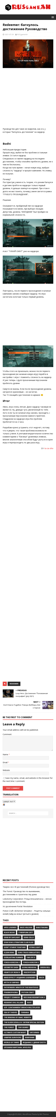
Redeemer (14, 684)
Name (6, 754)
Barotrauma (42, 927)
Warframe (29, 1037)
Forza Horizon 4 (11, 962)
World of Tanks (11, 1042)
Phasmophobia (11, 992)
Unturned (34, 1032)
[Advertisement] (28, 98)
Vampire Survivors (12, 1037)
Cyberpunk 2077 (25, 932)
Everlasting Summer (13, 957)
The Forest (9, 1027)
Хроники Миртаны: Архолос (17, 1047)
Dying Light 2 (35, 947)
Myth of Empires (11, 982)
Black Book (9, 932)
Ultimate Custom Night (15, 1032)
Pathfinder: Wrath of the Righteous (21, 987)
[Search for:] (28, 813)
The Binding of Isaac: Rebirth (17, 1017)
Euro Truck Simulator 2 (29, 952)
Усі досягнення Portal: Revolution (18, 906)
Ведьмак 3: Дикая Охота (34, 1042)
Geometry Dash (11, 967)
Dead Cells (29, 937)
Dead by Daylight (12, 937)
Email (5, 762)
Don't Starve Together (15, 947)
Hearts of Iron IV (12, 972)
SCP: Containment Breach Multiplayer (22, 1007)
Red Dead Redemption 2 (34, 997)
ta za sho (48, 448)
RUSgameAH (22, 34)
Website (6, 770)
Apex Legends (10, 927)
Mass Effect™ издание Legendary (19, 977)
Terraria (25, 1012)
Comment (7, 734)
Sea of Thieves (10, 1012)
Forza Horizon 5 (31, 962)
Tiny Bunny (23, 1027)
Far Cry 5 (31, 957)
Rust (29, 1002)
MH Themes (44, 1114)
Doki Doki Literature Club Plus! (18, 942)
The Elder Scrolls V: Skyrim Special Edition (24, 1022)
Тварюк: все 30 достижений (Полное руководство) (26, 887)
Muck (41, 977)
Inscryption (29, 972)
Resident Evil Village (13, 1002)
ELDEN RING (9, 952)
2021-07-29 (9, 34)
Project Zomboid (12, 997)
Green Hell (45, 967)
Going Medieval (29, 967)
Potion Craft (27, 992)
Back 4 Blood (26, 927)
